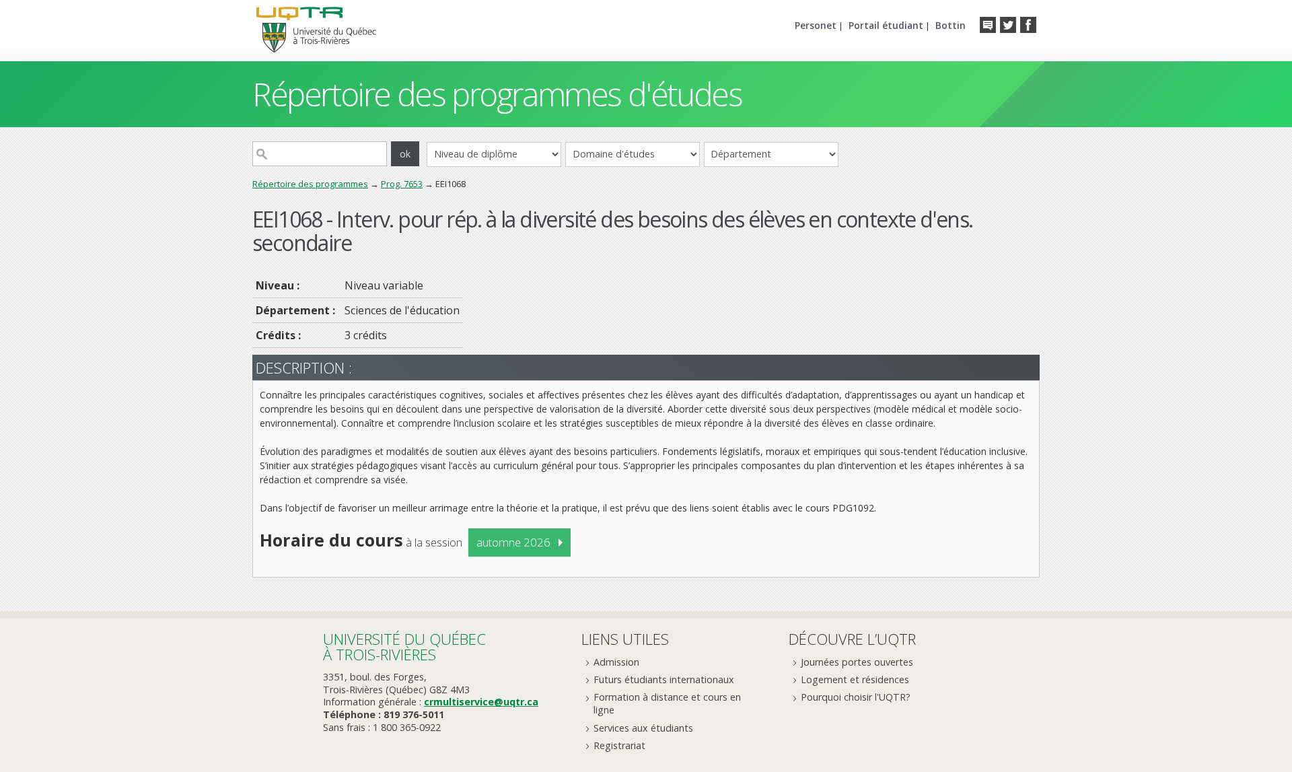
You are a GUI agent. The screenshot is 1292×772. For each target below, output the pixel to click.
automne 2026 (513, 542)
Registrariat (619, 745)
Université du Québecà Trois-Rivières (404, 646)
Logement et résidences (855, 679)
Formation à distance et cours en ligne (667, 703)
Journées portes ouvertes (857, 662)
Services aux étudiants (643, 728)
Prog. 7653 (402, 184)
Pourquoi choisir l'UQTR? (855, 697)
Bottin (950, 25)
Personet (815, 25)
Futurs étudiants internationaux (664, 679)
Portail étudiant (886, 25)
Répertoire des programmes (310, 184)
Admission (616, 662)
